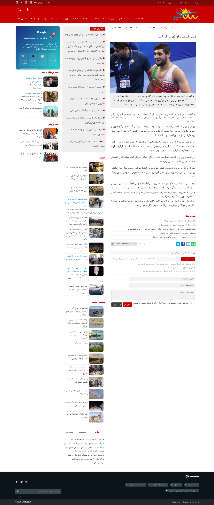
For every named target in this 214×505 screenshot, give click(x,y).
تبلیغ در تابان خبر (182, 2)
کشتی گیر (178, 253)
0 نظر (135, 27)
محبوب (82, 432)
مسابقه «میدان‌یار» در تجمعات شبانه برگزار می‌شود (177, 233)
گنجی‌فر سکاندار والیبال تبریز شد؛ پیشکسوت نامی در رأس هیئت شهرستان (30, 133)
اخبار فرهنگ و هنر (50, 72)
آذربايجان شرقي (136, 485)
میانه (172, 253)
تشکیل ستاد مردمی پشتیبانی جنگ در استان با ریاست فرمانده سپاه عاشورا (76, 247)
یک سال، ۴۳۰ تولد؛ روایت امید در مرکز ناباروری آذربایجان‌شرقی (173, 237)
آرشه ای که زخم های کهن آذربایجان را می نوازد (179, 221)
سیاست (54, 18)
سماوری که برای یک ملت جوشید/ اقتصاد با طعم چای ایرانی (86, 278)
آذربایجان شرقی (159, 485)
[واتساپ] (193, 244)
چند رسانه (35, 18)
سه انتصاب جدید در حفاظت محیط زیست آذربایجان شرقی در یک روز (76, 370)
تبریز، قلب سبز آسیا (80, 343)
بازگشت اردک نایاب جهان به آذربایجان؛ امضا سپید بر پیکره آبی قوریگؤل (76, 323)
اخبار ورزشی (53, 124)
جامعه (84, 18)
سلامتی (95, 18)
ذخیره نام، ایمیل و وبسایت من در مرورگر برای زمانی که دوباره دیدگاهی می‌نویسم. (161, 303)
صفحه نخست (140, 18)
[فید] (30, 2)
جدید (97, 432)
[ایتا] (26, 2)
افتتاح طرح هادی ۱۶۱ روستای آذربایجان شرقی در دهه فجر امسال (77, 289)
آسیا (184, 253)
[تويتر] (178, 244)
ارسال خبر (194, 2)
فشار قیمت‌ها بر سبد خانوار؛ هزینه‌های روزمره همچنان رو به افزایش (77, 167)
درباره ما (161, 2)
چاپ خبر (125, 27)
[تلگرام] (188, 244)
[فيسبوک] (183, 244)
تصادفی (70, 432)
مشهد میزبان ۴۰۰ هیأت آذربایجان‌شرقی (86, 110)
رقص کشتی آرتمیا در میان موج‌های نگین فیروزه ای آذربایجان (78, 335)
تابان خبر (192, 485)
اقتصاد (75, 18)
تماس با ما (170, 2)
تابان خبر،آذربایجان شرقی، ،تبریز (183, 490)
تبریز (177, 485)
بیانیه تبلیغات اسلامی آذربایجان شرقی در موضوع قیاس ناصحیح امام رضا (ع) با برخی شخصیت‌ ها (161, 229)
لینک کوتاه (141, 243)
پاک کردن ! (117, 304)
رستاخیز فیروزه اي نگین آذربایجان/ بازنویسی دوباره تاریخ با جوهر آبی (76, 311)
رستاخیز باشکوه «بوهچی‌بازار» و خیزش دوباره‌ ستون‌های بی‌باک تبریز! (31, 100)
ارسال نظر (127, 304)
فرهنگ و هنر (124, 18)
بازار (45, 18)
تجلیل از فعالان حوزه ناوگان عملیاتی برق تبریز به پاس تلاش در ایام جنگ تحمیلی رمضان (76, 221)
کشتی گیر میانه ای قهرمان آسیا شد (177, 36)
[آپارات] (21, 2)
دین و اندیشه (109, 18)
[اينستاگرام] (17, 2)
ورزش (65, 18)
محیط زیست (98, 302)
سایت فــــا (176, 502)
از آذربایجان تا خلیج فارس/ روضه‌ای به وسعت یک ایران (176, 225)
